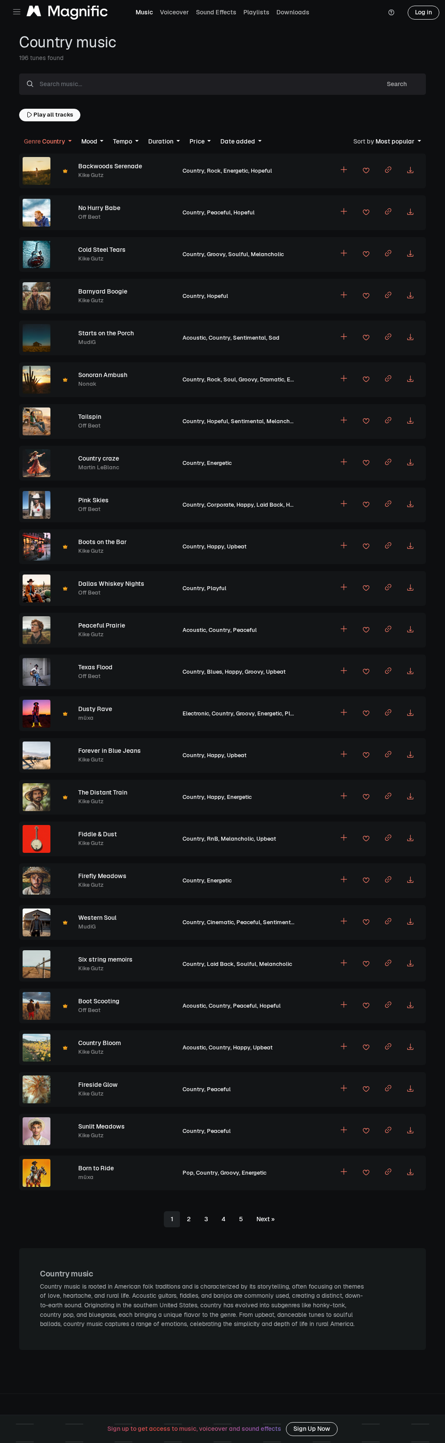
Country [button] (45, 141)
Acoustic (194, 337)
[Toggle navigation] (17, 12)
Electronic (196, 713)
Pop (188, 1172)
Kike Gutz (90, 175)
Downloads (292, 12)
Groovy (216, 254)
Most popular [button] (384, 141)
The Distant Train (102, 792)
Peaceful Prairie (101, 625)
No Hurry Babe (99, 208)
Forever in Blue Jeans (109, 751)
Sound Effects (216, 12)
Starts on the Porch (106, 333)
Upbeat (236, 546)
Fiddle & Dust (97, 834)
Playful (216, 588)
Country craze (98, 458)
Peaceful (219, 212)
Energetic (235, 170)
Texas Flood (95, 667)
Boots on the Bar (102, 542)
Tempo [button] (123, 141)
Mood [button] (90, 141)
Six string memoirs (105, 959)
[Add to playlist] (343, 170)
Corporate (220, 504)
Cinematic (220, 922)
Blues (214, 671)
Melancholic (267, 254)
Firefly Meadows (102, 876)
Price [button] (197, 141)
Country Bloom (99, 1043)
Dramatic (272, 379)
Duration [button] (161, 141)
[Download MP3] (410, 170)
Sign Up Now (311, 1429)
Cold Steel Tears (102, 250)
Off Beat (89, 216)
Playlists (256, 12)
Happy (245, 504)
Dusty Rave (95, 709)
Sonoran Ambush (102, 375)
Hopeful (261, 170)
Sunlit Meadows (101, 1126)
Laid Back (269, 504)
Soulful (238, 254)
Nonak (87, 383)
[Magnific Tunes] (67, 12)
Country (193, 170)
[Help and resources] (391, 13)
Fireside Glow (98, 1085)
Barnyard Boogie (102, 291)
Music (144, 12)
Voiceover (174, 12)
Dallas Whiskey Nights (111, 584)
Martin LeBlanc (98, 467)
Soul (229, 379)
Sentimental (249, 337)
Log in (423, 12)
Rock (214, 170)
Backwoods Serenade (110, 166)
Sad (274, 337)
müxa (85, 718)
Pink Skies (93, 500)
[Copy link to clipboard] (388, 170)
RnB (212, 838)
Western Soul (97, 918)
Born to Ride (96, 1168)
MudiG (87, 342)
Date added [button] (238, 141)
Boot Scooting (99, 1001)
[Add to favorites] (365, 171)
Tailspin (89, 417)
